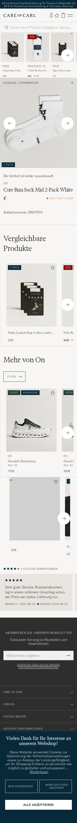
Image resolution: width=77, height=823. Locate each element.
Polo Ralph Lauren (37, 66)
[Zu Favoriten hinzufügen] (51, 268)
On (5, 183)
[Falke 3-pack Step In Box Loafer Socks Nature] (31, 329)
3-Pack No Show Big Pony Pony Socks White (37, 70)
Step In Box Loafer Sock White (62, 70)
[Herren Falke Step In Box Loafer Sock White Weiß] (62, 47)
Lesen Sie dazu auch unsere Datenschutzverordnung (38, 666)
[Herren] (34, 508)
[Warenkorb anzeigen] (63, 15)
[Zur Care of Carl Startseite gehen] (19, 15)
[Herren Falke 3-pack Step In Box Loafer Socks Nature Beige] (12, 47)
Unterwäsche (28, 82)
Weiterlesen (39, 772)
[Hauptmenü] (70, 15)
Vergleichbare (24, 243)
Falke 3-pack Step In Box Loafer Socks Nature (30, 333)
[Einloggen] (51, 15)
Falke (6, 66)
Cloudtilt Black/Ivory (22, 461)
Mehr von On (24, 359)
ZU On (11, 376)
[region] (38, 592)
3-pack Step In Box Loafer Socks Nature (12, 70)
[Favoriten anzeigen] (57, 15)
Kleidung (9, 82)
